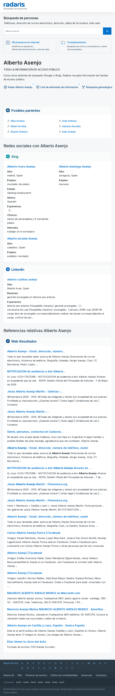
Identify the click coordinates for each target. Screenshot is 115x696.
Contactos (101, 675)
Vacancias (86, 675)
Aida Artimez (69, 120)
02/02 (55, 682)
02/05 (33, 682)
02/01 (61, 682)
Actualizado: (9, 682)
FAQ (20, 675)
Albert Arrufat (18, 126)
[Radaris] (14, 4)
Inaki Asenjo (69, 131)
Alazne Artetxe (19, 131)
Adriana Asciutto (71, 126)
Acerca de (9, 675)
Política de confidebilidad (64, 675)
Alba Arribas (17, 120)
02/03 (47, 682)
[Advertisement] (57, 99)
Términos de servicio (36, 675)
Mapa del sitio (11, 663)
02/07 (19, 682)
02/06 (26, 682)
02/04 (40, 682)
